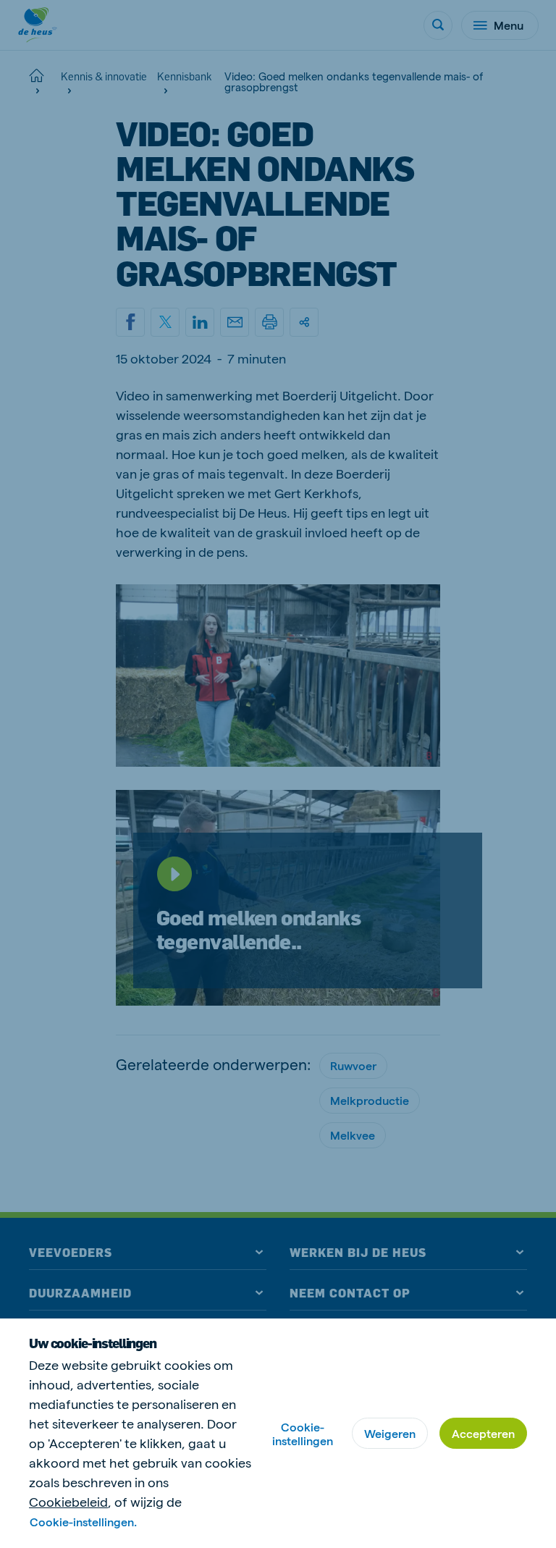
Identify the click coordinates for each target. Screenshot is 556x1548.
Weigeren (390, 1433)
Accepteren (483, 1433)
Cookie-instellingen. (83, 1521)
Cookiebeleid (68, 1501)
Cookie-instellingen (302, 1433)
